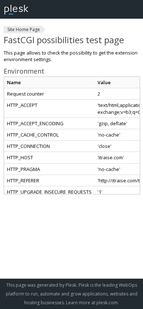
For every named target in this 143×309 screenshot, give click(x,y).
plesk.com (107, 302)
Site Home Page (23, 29)
